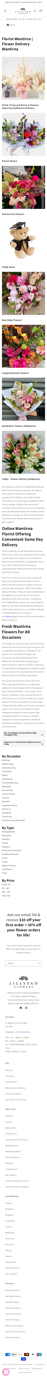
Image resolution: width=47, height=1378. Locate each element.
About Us (9, 1070)
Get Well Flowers (12, 1302)
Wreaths (6, 839)
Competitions (11, 1133)
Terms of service (24, 1368)
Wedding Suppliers (13, 1151)
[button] (5, 11)
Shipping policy (37, 1368)
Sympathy (6, 812)
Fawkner (8, 1256)
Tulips (5, 861)
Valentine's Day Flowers (15, 1331)
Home (12, 25)
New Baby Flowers (13, 1296)
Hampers (6, 846)
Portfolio (9, 1116)
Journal (8, 1122)
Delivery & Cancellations (15, 1088)
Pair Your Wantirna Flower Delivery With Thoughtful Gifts (20, 734)
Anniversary (7, 790)
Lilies (4, 873)
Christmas (6, 771)
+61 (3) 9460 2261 (22, 1032)
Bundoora (9, 1209)
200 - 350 (6, 892)
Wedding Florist (12, 1145)
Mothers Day (8, 764)
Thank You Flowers (13, 1314)
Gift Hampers (10, 1175)
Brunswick (9, 1244)
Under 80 (6, 884)
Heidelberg (9, 1221)
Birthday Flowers (12, 1290)
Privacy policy (40, 1364)
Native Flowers (9, 865)
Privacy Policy (11, 1082)
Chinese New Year (10, 782)
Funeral (5, 797)
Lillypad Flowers (13, 1364)
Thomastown (10, 1262)
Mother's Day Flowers (14, 1326)
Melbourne (9, 1232)
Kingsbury (9, 1215)
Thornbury (9, 1238)
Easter (5, 775)
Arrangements (8, 831)
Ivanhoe (8, 1227)
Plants (5, 843)
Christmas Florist (12, 1337)
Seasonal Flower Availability (17, 1187)
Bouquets (6, 835)
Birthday (6, 760)
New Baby (6, 786)
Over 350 (6, 895)
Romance (6, 809)
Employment (10, 1128)
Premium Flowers (12, 1320)
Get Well (6, 801)
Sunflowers (7, 869)
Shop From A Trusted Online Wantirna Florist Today (22, 743)
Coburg (8, 1250)
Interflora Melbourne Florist (17, 1181)
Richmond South (12, 1268)
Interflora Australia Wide (13, 820)
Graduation (7, 779)
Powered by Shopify (26, 1364)
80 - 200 (5, 888)
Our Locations (11, 1274)
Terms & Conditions (13, 1094)
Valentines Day (9, 767)
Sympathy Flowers (13, 1308)
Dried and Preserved (11, 850)
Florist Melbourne (12, 1157)
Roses (5, 858)
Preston (8, 1203)
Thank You (7, 816)
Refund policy (11, 1368)
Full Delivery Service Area (16, 1099)
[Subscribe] (39, 963)
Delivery (9, 616)
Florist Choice (8, 794)
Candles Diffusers (10, 854)
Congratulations (9, 805)
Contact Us (9, 1076)
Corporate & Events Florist (16, 1139)
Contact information (25, 1372)
